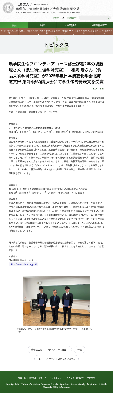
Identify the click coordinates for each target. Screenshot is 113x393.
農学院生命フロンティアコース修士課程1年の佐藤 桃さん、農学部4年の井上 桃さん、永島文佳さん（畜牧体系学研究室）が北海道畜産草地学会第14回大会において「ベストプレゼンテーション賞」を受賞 (51, 349)
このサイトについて (75, 378)
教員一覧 (22, 378)
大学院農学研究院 (99, 25)
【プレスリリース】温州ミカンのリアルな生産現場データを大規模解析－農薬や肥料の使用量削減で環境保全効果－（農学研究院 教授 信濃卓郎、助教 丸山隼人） (58, 358)
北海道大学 (72, 17)
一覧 (79, 349)
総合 (14, 25)
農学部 (42, 25)
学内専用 (91, 378)
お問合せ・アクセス (37, 378)
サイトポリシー (56, 378)
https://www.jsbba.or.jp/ (22, 264)
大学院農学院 (70, 25)
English (56, 17)
